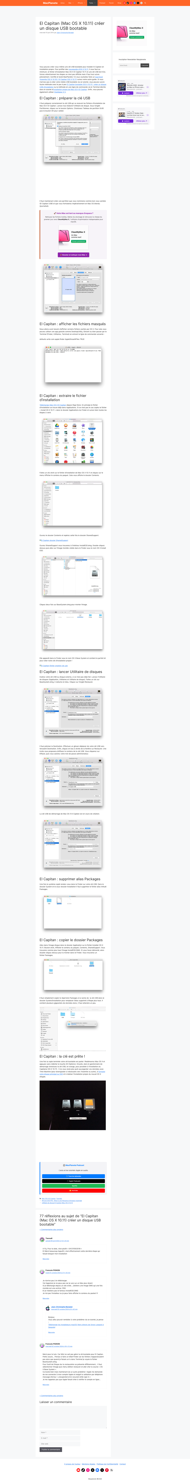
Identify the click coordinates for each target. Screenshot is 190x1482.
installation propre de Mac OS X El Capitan (70, 90)
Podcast (102, 3)
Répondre (46, 1259)
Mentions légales (88, 1464)
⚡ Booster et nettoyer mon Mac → (73, 255)
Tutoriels (59, 1198)
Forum (111, 3)
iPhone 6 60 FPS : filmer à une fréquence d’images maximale (62, 1200)
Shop (119, 3)
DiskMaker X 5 (60, 92)
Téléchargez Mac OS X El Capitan (53, 405)
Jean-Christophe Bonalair (62, 1307)
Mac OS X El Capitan (49, 1198)
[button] (145, 3)
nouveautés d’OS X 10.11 (78, 69)
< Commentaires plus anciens (51, 1230)
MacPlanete (50, 2)
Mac (69, 3)
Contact (123, 1464)
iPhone (80, 3)
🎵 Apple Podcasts (73, 1181)
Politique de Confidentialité (107, 1464)
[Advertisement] (95, 10)
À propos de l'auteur (72, 1464)
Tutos (91, 3)
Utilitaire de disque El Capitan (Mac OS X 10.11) (57, 1203)
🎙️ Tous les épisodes (73, 1176)
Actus (63, 3)
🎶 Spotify (73, 1186)
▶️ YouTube (73, 1190)
